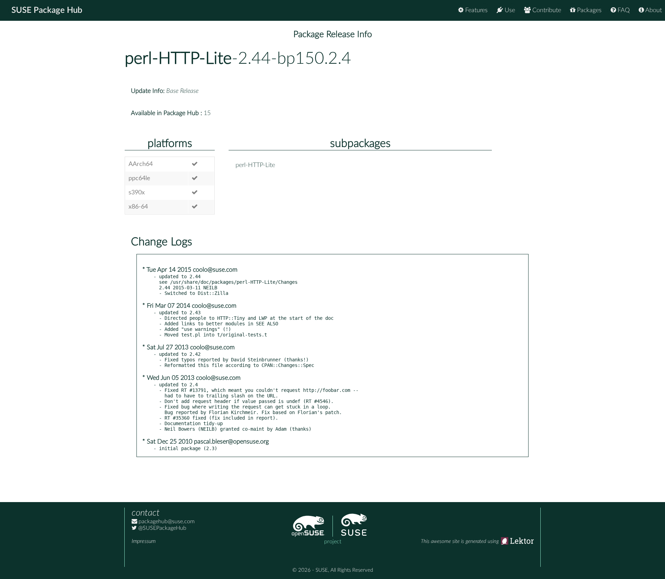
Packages (588, 10)
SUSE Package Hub (46, 10)
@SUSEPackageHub (161, 528)
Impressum (144, 541)
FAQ (623, 10)
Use (509, 10)
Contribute (546, 10)
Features (475, 10)
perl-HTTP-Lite (178, 58)
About (653, 10)
